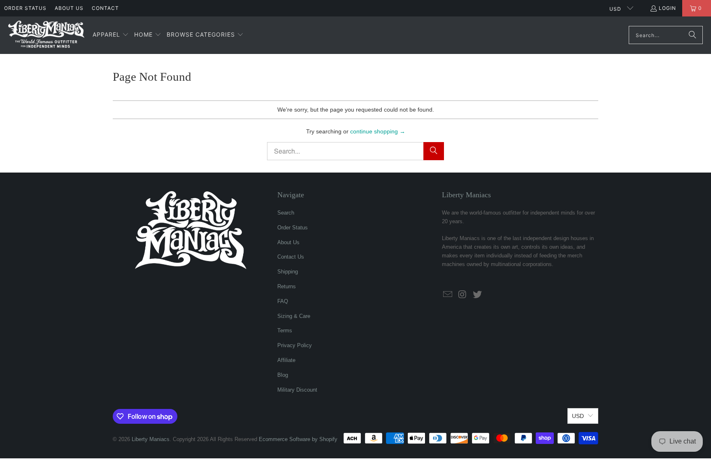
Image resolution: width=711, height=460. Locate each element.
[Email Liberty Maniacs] (448, 295)
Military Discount (297, 390)
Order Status (25, 8)
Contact (105, 8)
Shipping (287, 272)
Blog (282, 375)
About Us (69, 8)
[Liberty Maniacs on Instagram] (463, 295)
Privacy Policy (294, 345)
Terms (284, 330)
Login (667, 8)
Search (285, 213)
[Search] (692, 35)
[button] (111, 35)
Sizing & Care (293, 316)
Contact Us (290, 257)
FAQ (282, 301)
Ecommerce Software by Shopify (298, 439)
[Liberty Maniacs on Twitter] (477, 295)
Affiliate (286, 360)
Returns (286, 286)
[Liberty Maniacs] (46, 35)
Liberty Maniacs (151, 439)
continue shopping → (377, 131)
